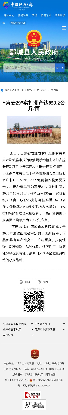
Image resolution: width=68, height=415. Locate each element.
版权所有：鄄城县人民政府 (34, 374)
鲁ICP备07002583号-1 (17, 380)
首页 (7, 90)
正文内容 (53, 90)
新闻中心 (29, 90)
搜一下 (60, 67)
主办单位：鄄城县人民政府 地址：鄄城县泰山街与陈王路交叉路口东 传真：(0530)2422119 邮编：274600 (34, 366)
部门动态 (41, 90)
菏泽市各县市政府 (45, 329)
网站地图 (50, 374)
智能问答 (23, 15)
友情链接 (8, 335)
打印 (27, 282)
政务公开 (17, 90)
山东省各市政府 (12, 329)
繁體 (34, 15)
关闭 (45, 282)
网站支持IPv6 (18, 23)
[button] (16, 324)
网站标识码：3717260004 (34, 383)
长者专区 (46, 15)
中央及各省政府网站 (14, 324)
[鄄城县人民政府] (34, 54)
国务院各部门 (42, 324)
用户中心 (9, 15)
